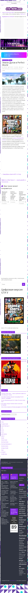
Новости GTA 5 (4, 477)
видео (21, 558)
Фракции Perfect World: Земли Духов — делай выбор (4, 196)
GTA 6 (2, 430)
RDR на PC (23, 14)
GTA (2, 428)
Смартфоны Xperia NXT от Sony (11, 174)
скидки (24, 573)
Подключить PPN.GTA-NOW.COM (11, 55)
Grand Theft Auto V (5, 426)
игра (12, 68)
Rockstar (20, 533)
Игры (11, 60)
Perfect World (5, 60)
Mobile (2, 438)
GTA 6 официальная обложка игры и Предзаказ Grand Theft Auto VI (5, 521)
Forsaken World (4, 424)
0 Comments (16, 67)
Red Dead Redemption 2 (6, 444)
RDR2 (23, 510)
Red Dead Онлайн (22, 530)
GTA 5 (25, 493)
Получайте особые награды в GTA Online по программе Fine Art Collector (5, 513)
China (2, 422)
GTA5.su (21, 480)
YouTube (23, 554)
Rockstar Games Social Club (22, 546)
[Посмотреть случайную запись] (25, 48)
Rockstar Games (4, 446)
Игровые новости (13, 477)
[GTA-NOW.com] (14, 39)
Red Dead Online (10, 12)
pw (8, 68)
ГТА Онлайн (21, 555)
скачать (21, 573)
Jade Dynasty (4, 434)
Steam (20, 552)
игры (24, 560)
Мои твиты (3, 470)
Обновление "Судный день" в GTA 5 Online (13, 492)
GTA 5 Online (21, 495)
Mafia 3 (2, 436)
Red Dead (22, 511)
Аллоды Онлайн (4, 448)
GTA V (2, 432)
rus (10, 68)
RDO (24, 508)
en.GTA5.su (21, 478)
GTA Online (23, 496)
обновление (15, 68)
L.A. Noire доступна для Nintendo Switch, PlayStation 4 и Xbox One (13, 498)
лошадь (25, 562)
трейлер (20, 574)
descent (21, 67)
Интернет (3, 452)
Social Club (22, 550)
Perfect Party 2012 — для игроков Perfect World (13, 195)
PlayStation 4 (22, 505)
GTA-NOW (11, 67)
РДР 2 (20, 557)
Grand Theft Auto (22, 487)
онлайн (22, 569)
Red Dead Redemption (23, 518)
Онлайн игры (4, 454)
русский (20, 68)
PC (21, 499)
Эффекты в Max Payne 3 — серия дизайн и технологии (13, 181)
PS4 (20, 507)
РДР (24, 555)
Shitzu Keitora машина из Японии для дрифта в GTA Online (14, 407)
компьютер (21, 562)
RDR (20, 510)
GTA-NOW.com (4, 462)
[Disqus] (14, 224)
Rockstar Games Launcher (21, 542)
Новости (4, 12)
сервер (3, 70)
